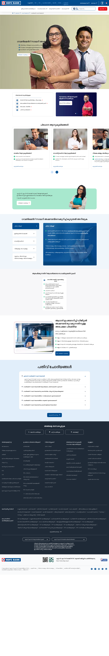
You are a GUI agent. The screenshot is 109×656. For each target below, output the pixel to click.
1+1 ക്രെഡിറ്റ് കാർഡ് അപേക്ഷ (31, 493)
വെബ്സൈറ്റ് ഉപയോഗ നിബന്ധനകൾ (11, 569)
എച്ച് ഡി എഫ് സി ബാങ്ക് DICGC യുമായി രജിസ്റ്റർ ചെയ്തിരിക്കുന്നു (75, 558)
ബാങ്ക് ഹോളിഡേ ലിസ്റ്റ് (50, 454)
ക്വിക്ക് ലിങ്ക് (26, 446)
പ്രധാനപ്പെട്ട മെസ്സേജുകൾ (30, 469)
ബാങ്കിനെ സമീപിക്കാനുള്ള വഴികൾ (53, 474)
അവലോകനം (5, 446)
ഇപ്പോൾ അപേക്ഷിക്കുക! (60, 103)
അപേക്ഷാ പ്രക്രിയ (25, 106)
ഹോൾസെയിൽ (46, 3)
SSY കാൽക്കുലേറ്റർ (45, 524)
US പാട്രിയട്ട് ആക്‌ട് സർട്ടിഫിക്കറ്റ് (31, 465)
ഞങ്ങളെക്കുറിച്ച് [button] (84, 3)
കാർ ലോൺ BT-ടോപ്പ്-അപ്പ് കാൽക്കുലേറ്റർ (50, 527)
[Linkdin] (106, 569)
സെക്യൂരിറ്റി (26, 461)
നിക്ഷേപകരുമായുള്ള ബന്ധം (9, 450)
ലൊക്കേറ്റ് (75, 432)
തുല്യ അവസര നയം (93, 479)
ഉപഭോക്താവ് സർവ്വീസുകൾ (52, 450)
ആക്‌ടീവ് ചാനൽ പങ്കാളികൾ (73, 463)
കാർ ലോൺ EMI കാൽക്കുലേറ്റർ (60, 519)
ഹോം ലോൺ (73, 509)
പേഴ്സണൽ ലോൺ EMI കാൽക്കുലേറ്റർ (40, 519)
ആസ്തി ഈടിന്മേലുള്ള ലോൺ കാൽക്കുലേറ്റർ (68, 521)
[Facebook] (91, 569)
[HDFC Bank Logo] (11, 3)
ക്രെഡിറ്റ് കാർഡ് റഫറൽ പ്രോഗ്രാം (32, 498)
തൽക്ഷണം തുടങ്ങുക (23, 54)
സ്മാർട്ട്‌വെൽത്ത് (98, 159)
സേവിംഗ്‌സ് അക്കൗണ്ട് (24, 512)
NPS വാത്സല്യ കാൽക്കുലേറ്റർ (84, 527)
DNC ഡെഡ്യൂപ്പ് (92, 469)
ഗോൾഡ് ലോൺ (63, 509)
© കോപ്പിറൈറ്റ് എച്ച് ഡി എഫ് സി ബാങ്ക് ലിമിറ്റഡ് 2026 (15, 568)
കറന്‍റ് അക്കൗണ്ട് (47, 512)
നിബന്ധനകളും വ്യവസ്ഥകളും (46, 568)
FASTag (20, 515)
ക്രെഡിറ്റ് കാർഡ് (70, 512)
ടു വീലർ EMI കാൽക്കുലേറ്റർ (78, 519)
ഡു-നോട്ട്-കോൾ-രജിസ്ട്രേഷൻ (74, 471)
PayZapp (101, 512)
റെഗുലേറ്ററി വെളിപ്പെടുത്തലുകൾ (10, 482)
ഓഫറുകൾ (64, 8)
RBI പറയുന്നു (26, 473)
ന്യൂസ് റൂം (5, 462)
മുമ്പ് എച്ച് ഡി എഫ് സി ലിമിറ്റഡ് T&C (11, 490)
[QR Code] (45, 559)
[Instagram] (95, 569)
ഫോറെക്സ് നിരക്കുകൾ (51, 470)
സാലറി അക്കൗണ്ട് (36, 512)
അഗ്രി (54, 3)
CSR (3, 474)
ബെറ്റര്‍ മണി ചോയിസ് (54, 8)
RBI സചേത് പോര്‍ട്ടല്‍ (28, 489)
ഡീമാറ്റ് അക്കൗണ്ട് (59, 512)
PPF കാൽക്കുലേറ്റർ (57, 524)
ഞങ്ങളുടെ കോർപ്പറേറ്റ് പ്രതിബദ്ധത (11, 486)
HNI (39, 3)
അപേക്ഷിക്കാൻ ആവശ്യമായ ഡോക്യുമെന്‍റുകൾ (33, 103)
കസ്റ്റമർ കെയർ (70, 459)
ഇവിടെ (81, 252)
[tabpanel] (70, 244)
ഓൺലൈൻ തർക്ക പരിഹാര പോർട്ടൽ (11, 478)
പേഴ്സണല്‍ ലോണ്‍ (22, 509)
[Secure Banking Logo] (103, 559)
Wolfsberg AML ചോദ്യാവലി (95, 450)
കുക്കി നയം (33, 568)
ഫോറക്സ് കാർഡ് (92, 512)
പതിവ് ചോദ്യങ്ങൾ (25, 109)
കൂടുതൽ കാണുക (18, 166)
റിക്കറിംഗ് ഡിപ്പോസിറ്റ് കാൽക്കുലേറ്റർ (28, 527)
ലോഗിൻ (102, 9)
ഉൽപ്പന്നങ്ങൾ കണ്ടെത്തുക (28, 8)
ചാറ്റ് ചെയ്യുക (55, 432)
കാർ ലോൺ (32, 509)
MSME (59, 3)
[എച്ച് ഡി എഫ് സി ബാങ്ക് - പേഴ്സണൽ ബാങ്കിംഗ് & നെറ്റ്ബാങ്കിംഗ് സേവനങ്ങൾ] (11, 559)
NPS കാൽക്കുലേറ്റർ (69, 527)
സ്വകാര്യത (59, 568)
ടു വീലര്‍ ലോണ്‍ (53, 509)
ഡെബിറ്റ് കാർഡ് (81, 512)
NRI (35, 3)
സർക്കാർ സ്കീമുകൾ (65, 3)
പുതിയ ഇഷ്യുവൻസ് (28, 450)
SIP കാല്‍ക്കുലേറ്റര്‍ (69, 524)
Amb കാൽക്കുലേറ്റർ (87, 521)
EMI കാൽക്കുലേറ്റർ (23, 519)
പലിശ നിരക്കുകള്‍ (49, 466)
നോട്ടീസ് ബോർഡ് (49, 462)
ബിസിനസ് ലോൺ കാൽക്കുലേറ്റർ (96, 519)
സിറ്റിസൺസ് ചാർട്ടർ (93, 446)
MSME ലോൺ (41, 515)
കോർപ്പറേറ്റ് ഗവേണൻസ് (8, 466)
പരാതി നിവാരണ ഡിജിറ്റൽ (94, 454)
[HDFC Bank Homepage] (12, 13)
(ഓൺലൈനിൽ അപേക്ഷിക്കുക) (76, 231)
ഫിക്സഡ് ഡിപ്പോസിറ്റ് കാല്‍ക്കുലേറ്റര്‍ (85, 524)
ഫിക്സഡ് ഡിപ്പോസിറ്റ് (29, 515)
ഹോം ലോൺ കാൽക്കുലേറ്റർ (47, 521)
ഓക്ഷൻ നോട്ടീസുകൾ (50, 482)
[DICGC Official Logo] (51, 559)
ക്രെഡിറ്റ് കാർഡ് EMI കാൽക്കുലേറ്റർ (28, 524)
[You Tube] (99, 569)
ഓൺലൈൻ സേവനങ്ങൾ (51, 458)
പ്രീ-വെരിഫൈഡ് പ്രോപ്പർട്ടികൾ (87, 509)
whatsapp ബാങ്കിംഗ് (71, 479)
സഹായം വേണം (41, 8)
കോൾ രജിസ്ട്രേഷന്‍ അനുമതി (74, 467)
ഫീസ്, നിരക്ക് (48, 446)
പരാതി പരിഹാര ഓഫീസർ (94, 458)
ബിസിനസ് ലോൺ (42, 509)
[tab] (25, 226)
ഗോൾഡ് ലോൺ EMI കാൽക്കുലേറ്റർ (27, 521)
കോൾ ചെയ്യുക (35, 432)
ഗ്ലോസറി (25, 569)
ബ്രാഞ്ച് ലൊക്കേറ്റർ (71, 475)
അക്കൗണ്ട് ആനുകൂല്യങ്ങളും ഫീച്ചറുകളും (30, 100)
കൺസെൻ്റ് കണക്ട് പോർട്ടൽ (71, 568)
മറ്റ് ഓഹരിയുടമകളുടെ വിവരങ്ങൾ (10, 458)
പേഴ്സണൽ (30, 3)
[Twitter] (102, 569)
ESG (3, 470)
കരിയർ (4, 454)
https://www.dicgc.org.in (62, 561)
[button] (84, 9)
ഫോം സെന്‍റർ (48, 486)
